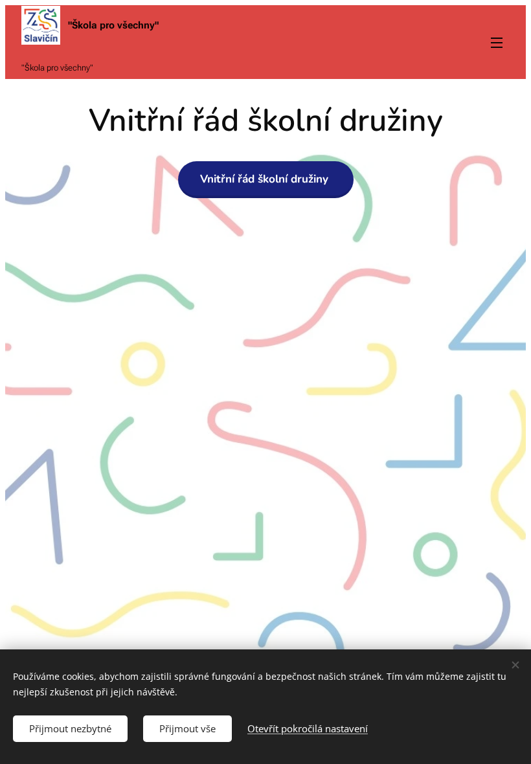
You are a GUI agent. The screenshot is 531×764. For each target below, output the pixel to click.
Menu (497, 42)
